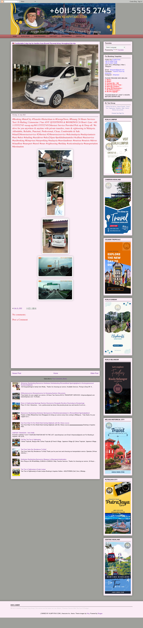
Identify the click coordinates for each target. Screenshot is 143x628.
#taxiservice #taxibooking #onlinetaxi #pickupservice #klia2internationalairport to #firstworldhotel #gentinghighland (55, 413)
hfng (88, 613)
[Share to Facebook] (33, 308)
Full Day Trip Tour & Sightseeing (31, 439)
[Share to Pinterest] (35, 308)
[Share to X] (31, 308)
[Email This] (27, 308)
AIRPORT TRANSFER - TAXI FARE (23, 433)
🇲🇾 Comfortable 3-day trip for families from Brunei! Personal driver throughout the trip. (44, 43)
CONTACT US (80, 36)
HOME (15, 36)
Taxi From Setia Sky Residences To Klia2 (33, 449)
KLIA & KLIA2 (25, 36)
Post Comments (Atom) (59, 379)
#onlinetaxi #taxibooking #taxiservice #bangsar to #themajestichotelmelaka (43, 459)
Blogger (100, 613)
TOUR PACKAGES (39, 36)
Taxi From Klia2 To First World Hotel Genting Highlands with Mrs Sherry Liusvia (45, 423)
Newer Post (16, 373)
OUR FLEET (53, 36)
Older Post (94, 373)
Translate (120, 50)
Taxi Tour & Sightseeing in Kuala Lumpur (33, 469)
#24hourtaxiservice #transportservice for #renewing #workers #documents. (43, 393)
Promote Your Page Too (118, 113)
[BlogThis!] (29, 308)
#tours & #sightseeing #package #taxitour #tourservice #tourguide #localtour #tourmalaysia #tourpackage (52, 403)
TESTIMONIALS (66, 36)
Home (55, 373)
